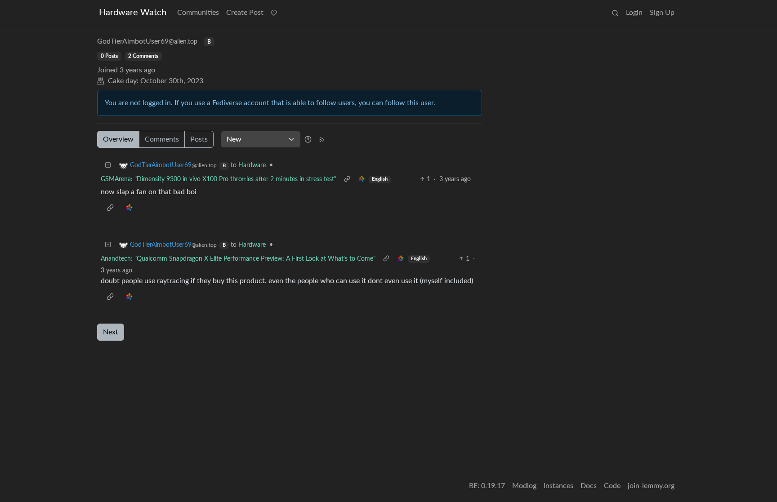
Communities (198, 12)
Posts (199, 139)
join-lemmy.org (651, 485)
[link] (361, 180)
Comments (162, 139)
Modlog (524, 485)
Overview (118, 139)
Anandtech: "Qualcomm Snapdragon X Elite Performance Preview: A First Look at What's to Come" (238, 259)
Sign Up (662, 12)
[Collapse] (108, 166)
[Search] (615, 13)
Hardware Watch (132, 12)
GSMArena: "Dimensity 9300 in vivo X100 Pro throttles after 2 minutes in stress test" (218, 179)
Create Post (244, 12)
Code (612, 485)
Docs (589, 485)
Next (110, 332)
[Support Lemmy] (274, 13)
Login (634, 12)
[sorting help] (308, 139)
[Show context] (347, 180)
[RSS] (322, 139)
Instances (558, 485)
